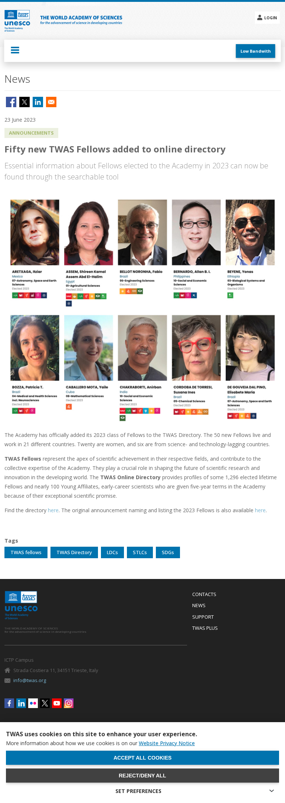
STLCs (140, 552)
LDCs (112, 552)
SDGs (168, 552)
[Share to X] (24, 102)
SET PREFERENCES (138, 790)
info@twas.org (29, 680)
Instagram (68, 703)
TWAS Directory (74, 552)
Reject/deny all (142, 776)
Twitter (45, 703)
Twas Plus (205, 628)
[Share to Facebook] (11, 102)
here (53, 510)
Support (203, 617)
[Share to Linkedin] (38, 102)
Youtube (57, 703)
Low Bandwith (255, 51)
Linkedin (21, 703)
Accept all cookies (142, 758)
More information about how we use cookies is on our (100, 743)
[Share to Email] (51, 102)
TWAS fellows (26, 552)
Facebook (9, 703)
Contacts (204, 595)
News (199, 606)
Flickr (33, 703)
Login (270, 17)
